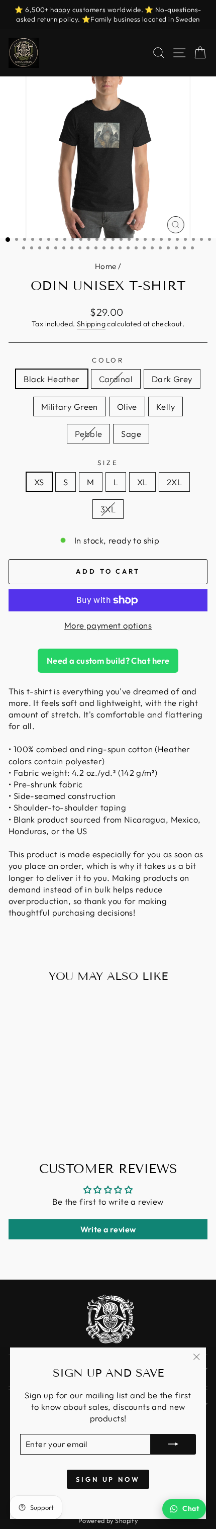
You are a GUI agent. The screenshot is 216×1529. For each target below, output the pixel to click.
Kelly (165, 406)
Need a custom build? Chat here (108, 660)
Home (106, 266)
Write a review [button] (108, 1229)
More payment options (108, 625)
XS (39, 482)
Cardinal (116, 379)
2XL (174, 482)
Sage (131, 433)
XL (142, 482)
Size (108, 463)
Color (108, 360)
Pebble (88, 433)
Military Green (69, 406)
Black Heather (51, 379)
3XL (108, 509)
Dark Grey (172, 379)
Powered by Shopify (108, 1520)
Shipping (91, 323)
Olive (127, 406)
